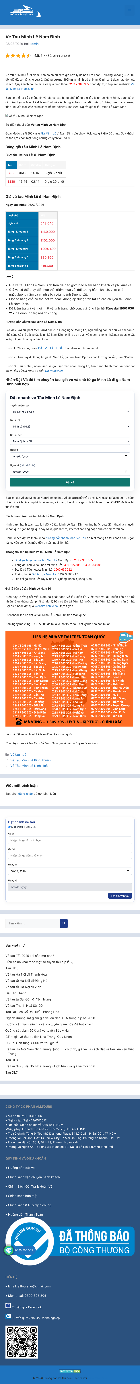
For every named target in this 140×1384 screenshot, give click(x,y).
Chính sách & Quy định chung (29, 1205)
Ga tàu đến (16, 435)
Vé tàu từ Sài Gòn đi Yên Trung (28, 999)
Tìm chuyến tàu (120, 895)
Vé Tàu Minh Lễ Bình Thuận (30, 760)
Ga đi (11, 833)
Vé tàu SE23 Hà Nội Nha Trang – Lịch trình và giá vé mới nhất (50, 1066)
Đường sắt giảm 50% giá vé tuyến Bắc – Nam (38, 1030)
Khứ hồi (31, 827)
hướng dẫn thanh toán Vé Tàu (66, 538)
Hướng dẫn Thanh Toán (25, 1214)
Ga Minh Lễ (48, 133)
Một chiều (17, 826)
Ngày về (22, 465)
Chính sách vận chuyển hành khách (34, 1177)
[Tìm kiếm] (64, 923)
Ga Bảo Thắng (15, 993)
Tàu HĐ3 (11, 968)
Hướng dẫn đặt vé (21, 1168)
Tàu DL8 (11, 1060)
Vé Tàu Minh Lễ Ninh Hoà (29, 766)
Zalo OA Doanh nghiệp (44, 1318)
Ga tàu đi (15, 420)
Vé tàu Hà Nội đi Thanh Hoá (26, 974)
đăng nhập (25, 793)
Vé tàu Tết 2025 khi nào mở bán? (29, 956)
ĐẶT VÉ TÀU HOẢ (50, 348)
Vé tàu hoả (18, 754)
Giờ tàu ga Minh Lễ (44, 574)
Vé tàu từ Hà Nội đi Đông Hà (26, 981)
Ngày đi (14, 449)
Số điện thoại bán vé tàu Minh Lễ (36, 560)
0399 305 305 (24, 1250)
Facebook (35, 1307)
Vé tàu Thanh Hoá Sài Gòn (24, 1005)
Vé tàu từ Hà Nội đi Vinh (23, 987)
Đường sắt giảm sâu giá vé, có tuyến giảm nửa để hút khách (49, 1024)
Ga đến (12, 849)
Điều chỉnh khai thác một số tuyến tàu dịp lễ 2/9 (40, 962)
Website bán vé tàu (47, 606)
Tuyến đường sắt (19, 405)
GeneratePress (97, 1378)
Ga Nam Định (54, 370)
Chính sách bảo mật (22, 1196)
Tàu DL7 (11, 1072)
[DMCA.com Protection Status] (70, 1372)
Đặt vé (70, 482)
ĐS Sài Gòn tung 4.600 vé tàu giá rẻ (31, 1043)
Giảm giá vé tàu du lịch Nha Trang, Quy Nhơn (38, 1037)
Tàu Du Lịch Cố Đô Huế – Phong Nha (32, 1012)
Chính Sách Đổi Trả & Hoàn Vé (30, 1186)
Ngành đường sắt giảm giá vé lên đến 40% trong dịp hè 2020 (50, 1018)
